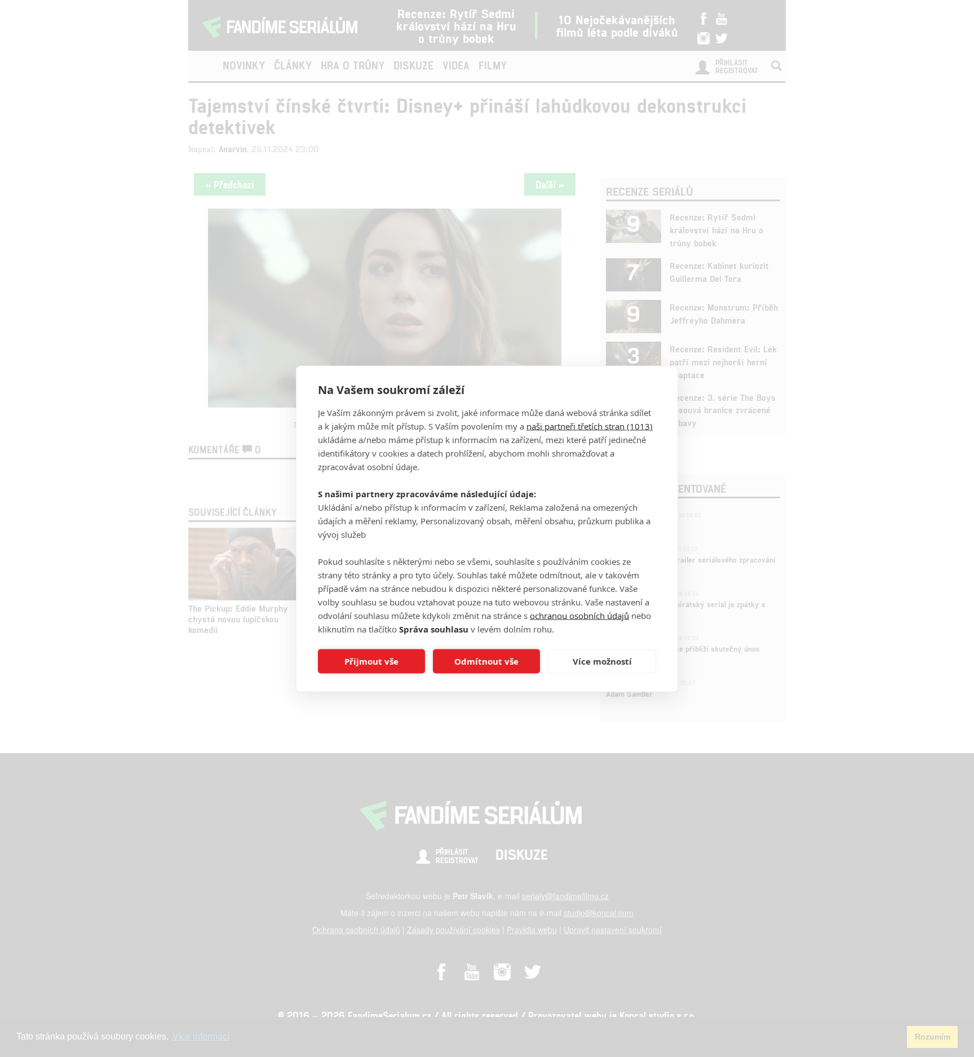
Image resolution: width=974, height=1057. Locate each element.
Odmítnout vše (486, 661)
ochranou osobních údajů (579, 615)
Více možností (602, 661)
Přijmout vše (371, 661)
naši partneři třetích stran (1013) (589, 425)
